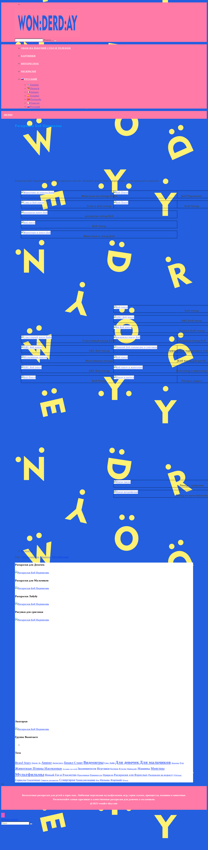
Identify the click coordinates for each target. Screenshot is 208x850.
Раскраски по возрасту (161, 775)
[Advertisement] (104, 155)
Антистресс (57, 763)
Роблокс (178, 775)
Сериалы (20, 780)
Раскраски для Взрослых (131, 775)
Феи (97, 780)
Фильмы (105, 780)
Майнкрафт (132, 769)
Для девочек (127, 762)
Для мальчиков (30, 557)
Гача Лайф (109, 763)
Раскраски (27, 551)
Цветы (125, 780)
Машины (46, 557)
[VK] (22, 745)
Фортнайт (116, 780)
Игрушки (103, 768)
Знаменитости (87, 768)
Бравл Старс (73, 763)
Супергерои (67, 780)
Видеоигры (93, 762)
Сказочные (33, 780)
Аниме (46, 763)
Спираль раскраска (50, 780)
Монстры (158, 768)
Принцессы (96, 775)
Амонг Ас (36, 763)
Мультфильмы (60, 557)
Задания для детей (70, 769)
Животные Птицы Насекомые (38, 768)
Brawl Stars (23, 762)
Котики (114, 768)
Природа (108, 775)
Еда (182, 763)
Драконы (175, 763)
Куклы (122, 769)
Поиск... (48, 40)
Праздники (83, 775)
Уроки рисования (85, 780)
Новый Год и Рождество (61, 775)
